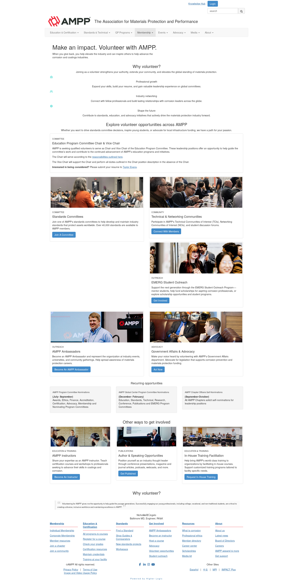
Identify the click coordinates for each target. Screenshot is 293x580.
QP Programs (123, 32)
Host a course (156, 540)
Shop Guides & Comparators (124, 537)
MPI (215, 569)
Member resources (60, 540)
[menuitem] (198, 3)
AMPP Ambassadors (160, 530)
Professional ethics (192, 535)
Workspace (122, 549)
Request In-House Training (201, 477)
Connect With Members (166, 231)
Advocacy (178, 32)
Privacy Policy (70, 569)
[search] (241, 11)
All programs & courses (95, 534)
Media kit (187, 556)
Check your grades (93, 544)
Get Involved (160, 300)
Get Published (128, 473)
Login (213, 3)
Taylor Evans (130, 167)
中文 (205, 569)
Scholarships (189, 550)
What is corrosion (191, 530)
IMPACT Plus (229, 569)
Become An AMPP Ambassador (71, 369)
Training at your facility (95, 559)
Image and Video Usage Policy (80, 573)
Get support (221, 556)
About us (220, 530)
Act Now (158, 369)
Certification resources (95, 549)
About (208, 32)
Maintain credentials (93, 554)
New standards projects (128, 544)
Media (194, 32)
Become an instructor (160, 535)
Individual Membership (62, 530)
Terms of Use (90, 569)
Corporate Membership (62, 535)
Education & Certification (63, 32)
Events (162, 32)
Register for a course (94, 539)
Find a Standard (124, 530)
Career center (189, 545)
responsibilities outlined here (107, 156)
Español (194, 569)
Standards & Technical (96, 32)
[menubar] (198, 3)
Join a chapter (57, 545)
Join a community (59, 550)
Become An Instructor (66, 477)
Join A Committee (63, 234)
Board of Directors (225, 540)
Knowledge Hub (196, 3)
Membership (144, 32)
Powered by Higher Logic (146, 578)
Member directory (191, 540)
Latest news (221, 535)
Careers (219, 545)
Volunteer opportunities (161, 550)
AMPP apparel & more (227, 550)
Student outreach (158, 556)
